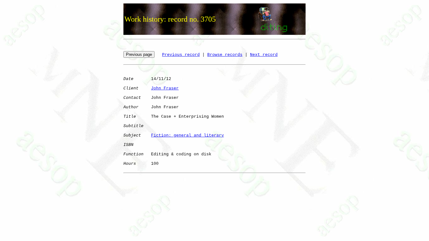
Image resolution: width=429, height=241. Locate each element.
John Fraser (165, 88)
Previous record (181, 54)
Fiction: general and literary (187, 135)
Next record (264, 54)
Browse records (224, 54)
